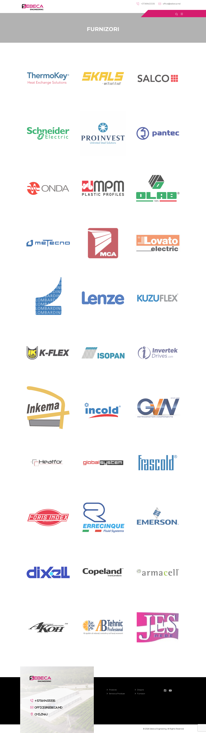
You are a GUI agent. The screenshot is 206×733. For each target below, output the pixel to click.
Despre (140, 690)
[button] (182, 14)
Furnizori (141, 693)
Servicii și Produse (117, 693)
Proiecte (113, 690)
